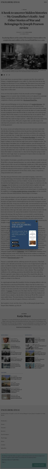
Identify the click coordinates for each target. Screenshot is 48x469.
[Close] (37, 221)
